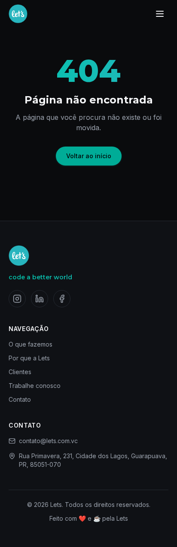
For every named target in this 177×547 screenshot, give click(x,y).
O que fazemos (30, 344)
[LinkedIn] (39, 298)
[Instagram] (17, 298)
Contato (20, 399)
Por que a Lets (29, 358)
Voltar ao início (88, 155)
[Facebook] (61, 298)
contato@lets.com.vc (48, 440)
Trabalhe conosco (35, 385)
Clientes (20, 371)
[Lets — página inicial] (18, 13)
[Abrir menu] (159, 13)
